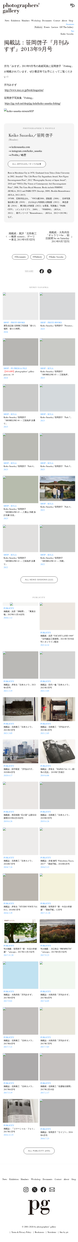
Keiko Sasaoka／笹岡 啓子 (31, 137)
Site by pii (64, 1232)
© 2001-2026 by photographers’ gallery (39, 1226)
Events (47, 27)
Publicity (38, 27)
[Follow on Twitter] (34, 1189)
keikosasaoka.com (21, 147)
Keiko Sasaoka (67, 34)
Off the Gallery (66, 27)
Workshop (36, 20)
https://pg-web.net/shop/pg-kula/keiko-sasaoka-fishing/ (33, 103)
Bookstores (39, 1232)
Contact (56, 20)
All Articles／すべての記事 (26, 164)
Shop (71, 20)
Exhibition (15, 20)
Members (26, 20)
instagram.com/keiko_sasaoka (27, 151)
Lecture (54, 27)
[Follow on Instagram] (26, 1189)
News (7, 20)
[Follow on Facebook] (43, 1189)
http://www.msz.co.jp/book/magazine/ (24, 90)
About (64, 20)
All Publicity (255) (39, 1151)
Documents (47, 20)
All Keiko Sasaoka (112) (39, 580)
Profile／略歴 (19, 155)
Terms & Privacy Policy (21, 1232)
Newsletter (52, 1232)
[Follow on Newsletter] (52, 1189)
